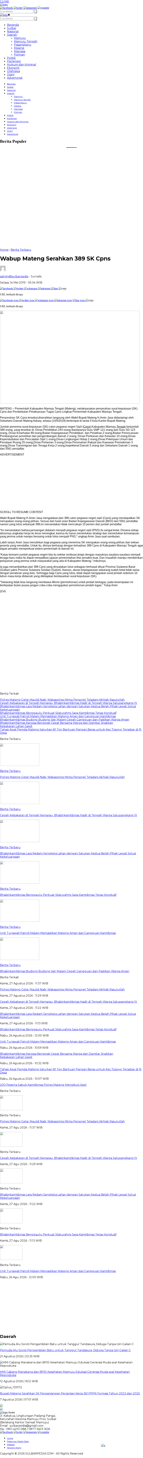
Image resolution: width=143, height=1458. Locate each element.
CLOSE (4, 1)
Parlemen (14, 61)
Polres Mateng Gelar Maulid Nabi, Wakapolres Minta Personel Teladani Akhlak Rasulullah (62, 1121)
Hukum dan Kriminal (21, 64)
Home (10, 1438)
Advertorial (14, 77)
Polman (19, 54)
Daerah (12, 34)
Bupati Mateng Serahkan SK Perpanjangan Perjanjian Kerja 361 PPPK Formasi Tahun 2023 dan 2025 (70, 1393)
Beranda (13, 24)
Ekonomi (13, 68)
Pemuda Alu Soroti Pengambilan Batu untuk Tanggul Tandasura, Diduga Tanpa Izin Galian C (65, 1350)
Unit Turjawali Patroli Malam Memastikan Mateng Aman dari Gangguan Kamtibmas (58, 1271)
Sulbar (11, 28)
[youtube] (43, 7)
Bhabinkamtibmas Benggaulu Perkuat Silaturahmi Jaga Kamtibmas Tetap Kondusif (58, 1234)
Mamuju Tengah (25, 41)
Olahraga (13, 71)
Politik (11, 58)
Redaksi (11, 1444)
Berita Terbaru (21, 249)
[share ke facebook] (7, 288)
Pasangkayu (22, 44)
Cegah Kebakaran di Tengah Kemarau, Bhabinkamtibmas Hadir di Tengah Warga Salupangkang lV (68, 1158)
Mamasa (19, 51)
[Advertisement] (71, 172)
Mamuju (20, 38)
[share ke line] (54, 288)
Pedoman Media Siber (18, 1441)
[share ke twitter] (19, 288)
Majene (19, 48)
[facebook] (6, 7)
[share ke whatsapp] (31, 288)
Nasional (13, 31)
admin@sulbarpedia (14, 276)
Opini (10, 74)
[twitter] (18, 7)
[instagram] (30, 7)
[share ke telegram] (44, 288)
